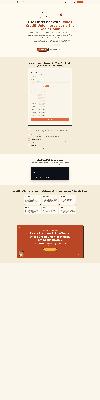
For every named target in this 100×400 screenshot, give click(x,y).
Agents (31, 6)
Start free (80, 2)
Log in (74, 2)
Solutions (42, 2)
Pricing (64, 2)
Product (35, 2)
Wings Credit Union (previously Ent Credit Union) (19, 6)
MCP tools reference (67, 252)
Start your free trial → (50, 249)
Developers (57, 2)
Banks (7, 6)
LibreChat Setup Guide (55, 49)
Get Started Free (42, 49)
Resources (49, 2)
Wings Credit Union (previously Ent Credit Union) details (50, 252)
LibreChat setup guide (33, 252)
